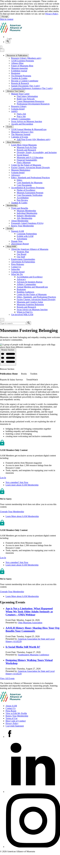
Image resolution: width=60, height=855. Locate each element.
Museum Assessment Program (30, 192)
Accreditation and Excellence (30, 277)
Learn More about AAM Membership (22, 516)
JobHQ (14, 111)
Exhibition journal (19, 71)
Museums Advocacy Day (22, 132)
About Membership (19, 221)
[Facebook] (10, 736)
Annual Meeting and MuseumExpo (32, 287)
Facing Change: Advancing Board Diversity (30, 167)
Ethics (19, 180)
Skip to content (6, 19)
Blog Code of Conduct (16, 721)
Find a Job (21, 114)
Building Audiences (25, 292)
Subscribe (15, 269)
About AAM (11, 706)
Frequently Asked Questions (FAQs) (27, 223)
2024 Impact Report (20, 244)
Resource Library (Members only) (26, 58)
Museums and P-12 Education (30, 157)
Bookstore (15, 73)
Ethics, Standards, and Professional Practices (36, 297)
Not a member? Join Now (17, 482)
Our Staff (21, 257)
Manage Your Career (20, 94)
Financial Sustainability (27, 160)
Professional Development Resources (33, 104)
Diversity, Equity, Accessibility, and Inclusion (37, 152)
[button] (3, 477)
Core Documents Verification (29, 195)
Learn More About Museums (24, 145)
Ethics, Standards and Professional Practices (30, 177)
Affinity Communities (20, 119)
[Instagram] (33, 847)
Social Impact (23, 155)
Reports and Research (26, 150)
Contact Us (16, 267)
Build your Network (26, 99)
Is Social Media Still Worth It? (23, 646)
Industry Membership (26, 215)
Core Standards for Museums (29, 182)
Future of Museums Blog (22, 66)
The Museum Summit (20, 134)
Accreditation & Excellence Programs (27, 187)
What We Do (17, 274)
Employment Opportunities (23, 259)
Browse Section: (8, 350)
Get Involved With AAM (22, 314)
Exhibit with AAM (25, 236)
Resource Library (19, 106)
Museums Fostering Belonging (30, 304)
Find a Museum (24, 162)
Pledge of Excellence (26, 190)
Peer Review (22, 200)
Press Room (11, 711)
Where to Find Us (25, 312)
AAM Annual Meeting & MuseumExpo (28, 129)
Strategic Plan (23, 252)
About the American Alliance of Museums (29, 249)
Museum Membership (26, 210)
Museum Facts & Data (27, 147)
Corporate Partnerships (27, 233)
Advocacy (15, 175)
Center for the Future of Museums (26, 165)
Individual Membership (27, 213)
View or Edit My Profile (16, 713)
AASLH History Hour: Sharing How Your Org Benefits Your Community (32, 629)
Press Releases (17, 264)
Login (9, 39)
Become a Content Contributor (24, 81)
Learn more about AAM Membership (22, 485)
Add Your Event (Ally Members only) (33, 139)
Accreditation (23, 197)
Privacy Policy (51, 14)
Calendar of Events (19, 137)
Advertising (22, 239)
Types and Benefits (19, 208)
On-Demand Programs (21, 76)
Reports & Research (20, 83)
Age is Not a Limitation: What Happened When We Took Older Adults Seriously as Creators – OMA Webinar (29, 611)
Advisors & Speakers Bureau (29, 282)
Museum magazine (19, 68)
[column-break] (18, 109)
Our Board (21, 254)
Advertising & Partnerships (23, 262)
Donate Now (17, 241)
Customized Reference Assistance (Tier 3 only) (31, 88)
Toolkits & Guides (19, 78)
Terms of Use (11, 718)
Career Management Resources (30, 101)
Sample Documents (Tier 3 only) (25, 86)
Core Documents (24, 185)
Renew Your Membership (22, 226)
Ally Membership (24, 218)
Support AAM (17, 231)
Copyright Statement (15, 726)
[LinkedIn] (33, 791)
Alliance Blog (17, 63)
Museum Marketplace (20, 170)
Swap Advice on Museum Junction (26, 121)
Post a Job (21, 116)
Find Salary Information (27, 96)
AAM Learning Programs (22, 60)
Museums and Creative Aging (30, 302)
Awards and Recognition (22, 124)
